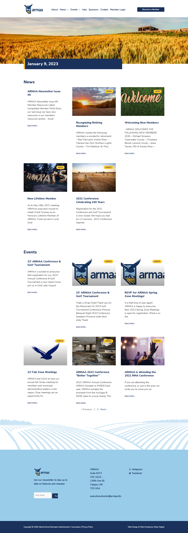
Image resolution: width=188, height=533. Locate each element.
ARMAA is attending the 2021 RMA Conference (140, 373)
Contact (104, 9)
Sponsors (93, 9)
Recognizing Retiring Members (89, 124)
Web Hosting (145, 527)
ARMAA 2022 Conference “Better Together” (92, 373)
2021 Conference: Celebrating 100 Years (90, 200)
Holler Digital (159, 527)
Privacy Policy (87, 527)
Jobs (84, 9)
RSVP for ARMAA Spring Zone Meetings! (141, 294)
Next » (103, 409)
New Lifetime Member (41, 198)
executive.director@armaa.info (105, 496)
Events (74, 9)
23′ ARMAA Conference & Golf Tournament (44, 263)
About (54, 9)
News (63, 9)
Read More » (32, 126)
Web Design (133, 527)
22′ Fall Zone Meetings (42, 372)
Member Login (117, 9)
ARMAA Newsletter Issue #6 (43, 93)
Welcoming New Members (142, 122)
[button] (67, 9)
